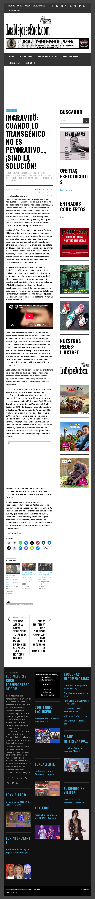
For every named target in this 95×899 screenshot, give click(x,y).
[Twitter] (79, 5)
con (46, 815)
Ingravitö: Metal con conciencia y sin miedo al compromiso (28, 575)
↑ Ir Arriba (85, 889)
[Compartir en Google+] (51, 189)
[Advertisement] (47, 87)
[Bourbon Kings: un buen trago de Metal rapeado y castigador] (45, 567)
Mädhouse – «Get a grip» (75, 716)
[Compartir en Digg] (47, 195)
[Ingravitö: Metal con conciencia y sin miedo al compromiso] (29, 567)
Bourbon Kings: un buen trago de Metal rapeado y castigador (45, 575)
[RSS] (70, 5)
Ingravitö (9, 604)
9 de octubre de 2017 (14, 189)
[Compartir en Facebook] (43, 189)
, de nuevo (45, 817)
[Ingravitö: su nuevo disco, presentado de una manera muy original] (13, 568)
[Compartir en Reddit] (43, 195)
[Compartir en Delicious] (51, 192)
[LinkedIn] (61, 5)
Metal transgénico (20, 604)
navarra (29, 604)
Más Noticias (11, 110)
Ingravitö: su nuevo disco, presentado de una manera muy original (12, 579)
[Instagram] (57, 5)
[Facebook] (53, 5)
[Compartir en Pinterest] (39, 192)
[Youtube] (84, 5)
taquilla (63, 217)
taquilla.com (66, 190)
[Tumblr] (75, 5)
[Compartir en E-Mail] (51, 195)
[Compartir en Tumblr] (43, 192)
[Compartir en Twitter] (47, 189)
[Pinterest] (66, 5)
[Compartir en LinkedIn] (47, 192)
